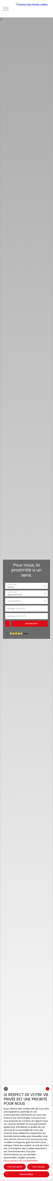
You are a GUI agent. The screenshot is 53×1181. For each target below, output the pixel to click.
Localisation (14, 601)
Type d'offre (11, 584)
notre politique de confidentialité (21, 1160)
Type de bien (12, 592)
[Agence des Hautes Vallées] (33, 8)
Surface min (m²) (17, 616)
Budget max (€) (16, 608)
